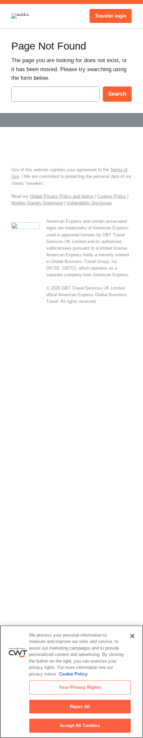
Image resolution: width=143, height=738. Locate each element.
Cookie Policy (73, 674)
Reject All (80, 706)
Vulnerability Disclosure (89, 202)
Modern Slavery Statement (37, 202)
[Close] (132, 636)
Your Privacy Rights (79, 687)
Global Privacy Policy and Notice (61, 196)
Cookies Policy (111, 196)
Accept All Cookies (79, 725)
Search (117, 94)
